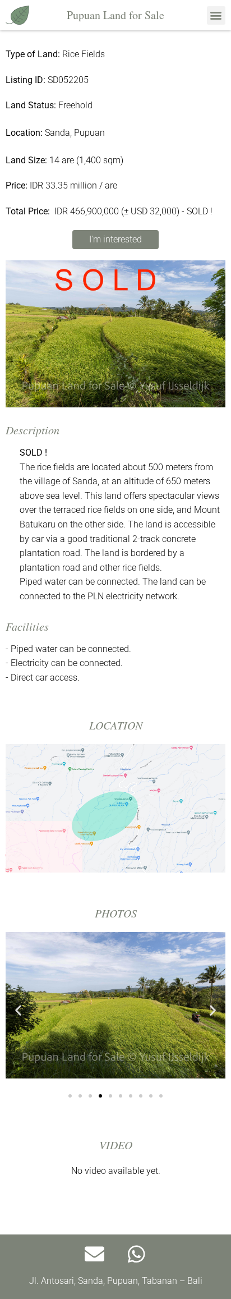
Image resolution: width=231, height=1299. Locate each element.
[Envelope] (94, 1254)
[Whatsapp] (136, 1254)
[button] (216, 15)
